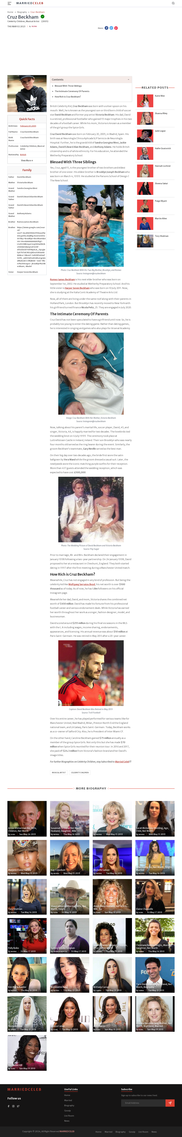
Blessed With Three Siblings (68, 86)
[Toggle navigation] (10, 3)
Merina (56, 834)
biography (22, 12)
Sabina (141, 952)
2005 (33, 126)
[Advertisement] (91, 53)
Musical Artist (59, 772)
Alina (13, 834)
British (23, 154)
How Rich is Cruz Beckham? (68, 96)
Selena (34, 26)
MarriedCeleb (24, 1089)
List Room (69, 1115)
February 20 (25, 126)
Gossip (67, 1110)
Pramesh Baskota (60, 952)
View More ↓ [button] (27, 160)
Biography (69, 1105)
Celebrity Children (80, 772)
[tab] (91, 79)
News (66, 1121)
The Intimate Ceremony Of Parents (72, 91)
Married (30, 3)
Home (67, 1095)
